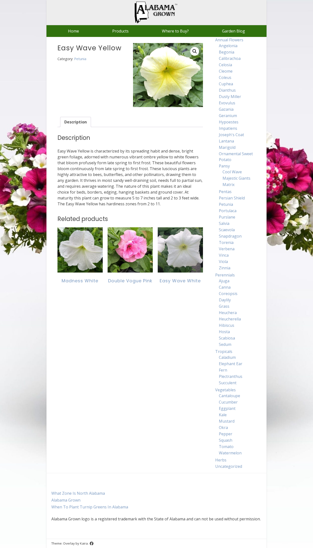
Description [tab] (75, 122)
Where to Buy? (175, 31)
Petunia (80, 58)
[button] (194, 51)
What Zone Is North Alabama (78, 493)
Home (73, 31)
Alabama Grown (65, 500)
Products (120, 31)
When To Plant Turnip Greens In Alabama (89, 507)
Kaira (84, 543)
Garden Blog (233, 31)
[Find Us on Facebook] (91, 543)
